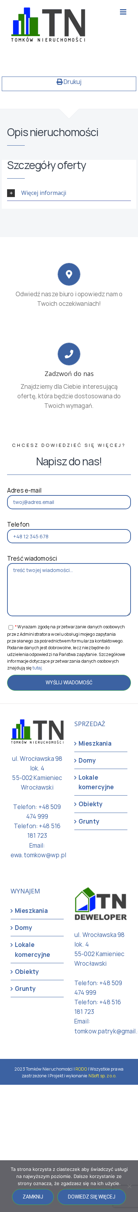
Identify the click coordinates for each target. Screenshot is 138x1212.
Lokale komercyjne (96, 782)
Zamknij (33, 1197)
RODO (81, 1069)
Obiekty (91, 804)
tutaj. (38, 668)
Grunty (89, 821)
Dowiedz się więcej (91, 1197)
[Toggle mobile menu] (123, 12)
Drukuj (72, 82)
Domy (87, 760)
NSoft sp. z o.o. (102, 1076)
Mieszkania (95, 743)
